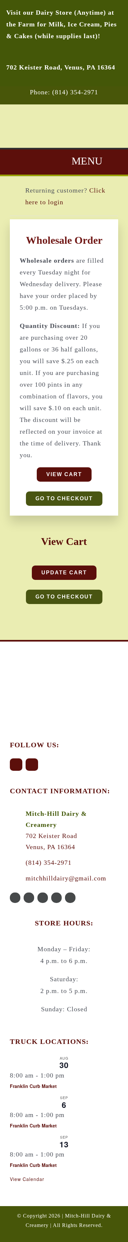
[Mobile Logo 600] (64, 107)
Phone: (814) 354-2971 (64, 92)
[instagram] (32, 764)
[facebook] (16, 764)
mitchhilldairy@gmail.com (66, 878)
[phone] (70, 898)
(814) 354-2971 (49, 862)
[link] (60, 67)
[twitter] (29, 898)
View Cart (64, 541)
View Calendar (27, 1179)
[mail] (56, 898)
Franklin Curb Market (33, 1086)
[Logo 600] (47, 654)
